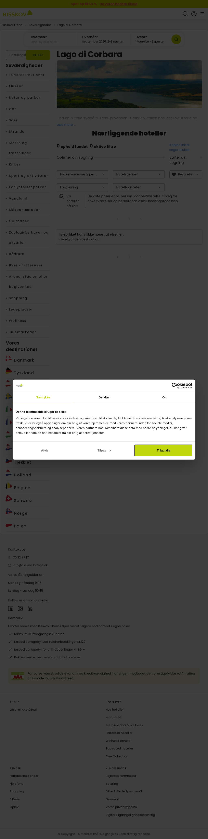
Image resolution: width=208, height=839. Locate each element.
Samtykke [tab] (43, 397)
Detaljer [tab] (104, 397)
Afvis (44, 450)
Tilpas (102, 450)
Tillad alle (163, 450)
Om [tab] (164, 397)
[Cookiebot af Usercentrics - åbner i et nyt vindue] (174, 386)
